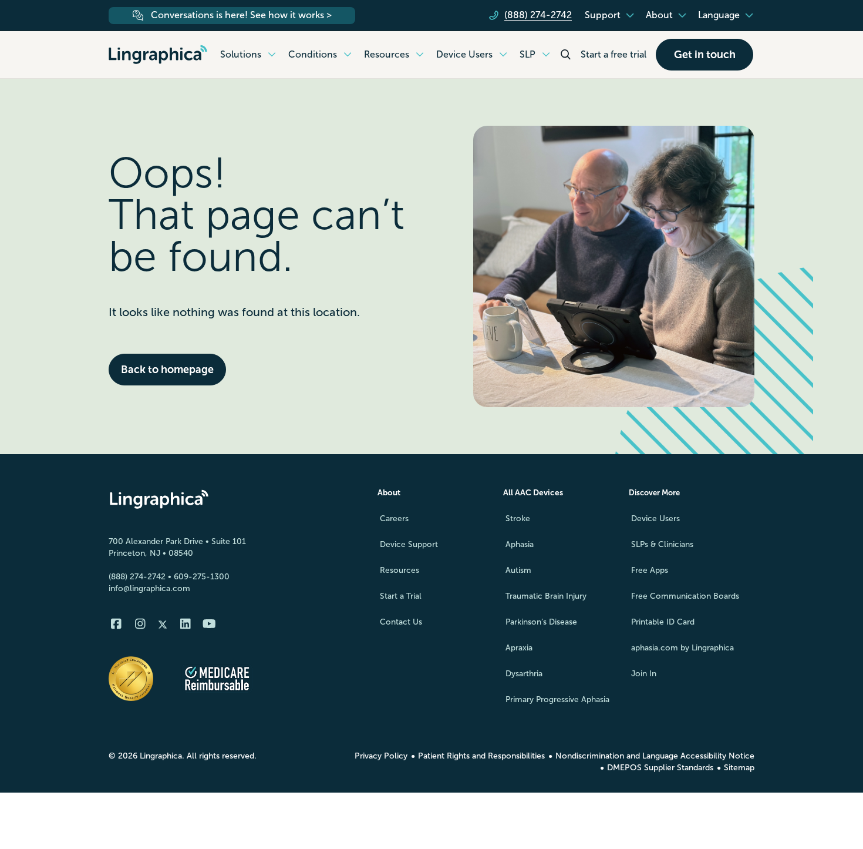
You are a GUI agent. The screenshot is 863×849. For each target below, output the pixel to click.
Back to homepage (167, 369)
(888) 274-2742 (137, 576)
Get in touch (705, 55)
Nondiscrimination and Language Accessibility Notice (654, 755)
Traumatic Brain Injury (545, 596)
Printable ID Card (663, 622)
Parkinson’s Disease (541, 622)
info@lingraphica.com (149, 588)
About (388, 492)
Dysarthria (523, 673)
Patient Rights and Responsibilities (481, 755)
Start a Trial (401, 596)
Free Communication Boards (685, 596)
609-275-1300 (202, 576)
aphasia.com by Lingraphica (682, 647)
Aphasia (519, 544)
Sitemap (739, 767)
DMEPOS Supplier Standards (660, 767)
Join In (643, 673)
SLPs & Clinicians (662, 544)
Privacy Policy (381, 755)
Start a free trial (613, 54)
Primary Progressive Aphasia (557, 699)
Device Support (409, 544)
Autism (518, 570)
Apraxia (518, 647)
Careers (394, 518)
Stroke (517, 518)
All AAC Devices (533, 492)
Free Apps (649, 570)
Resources (399, 570)
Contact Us (401, 622)
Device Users (655, 518)
